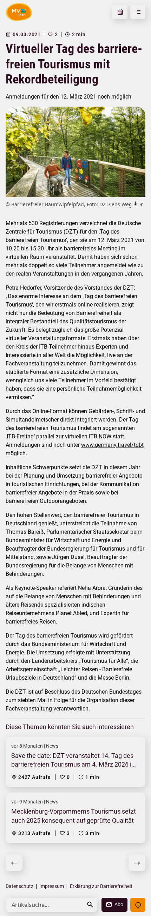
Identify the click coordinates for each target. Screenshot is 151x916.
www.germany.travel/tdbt (112, 445)
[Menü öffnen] (137, 12)
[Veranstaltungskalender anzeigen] (119, 12)
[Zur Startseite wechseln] (19, 12)
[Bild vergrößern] (75, 152)
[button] (90, 904)
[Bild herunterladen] (135, 204)
